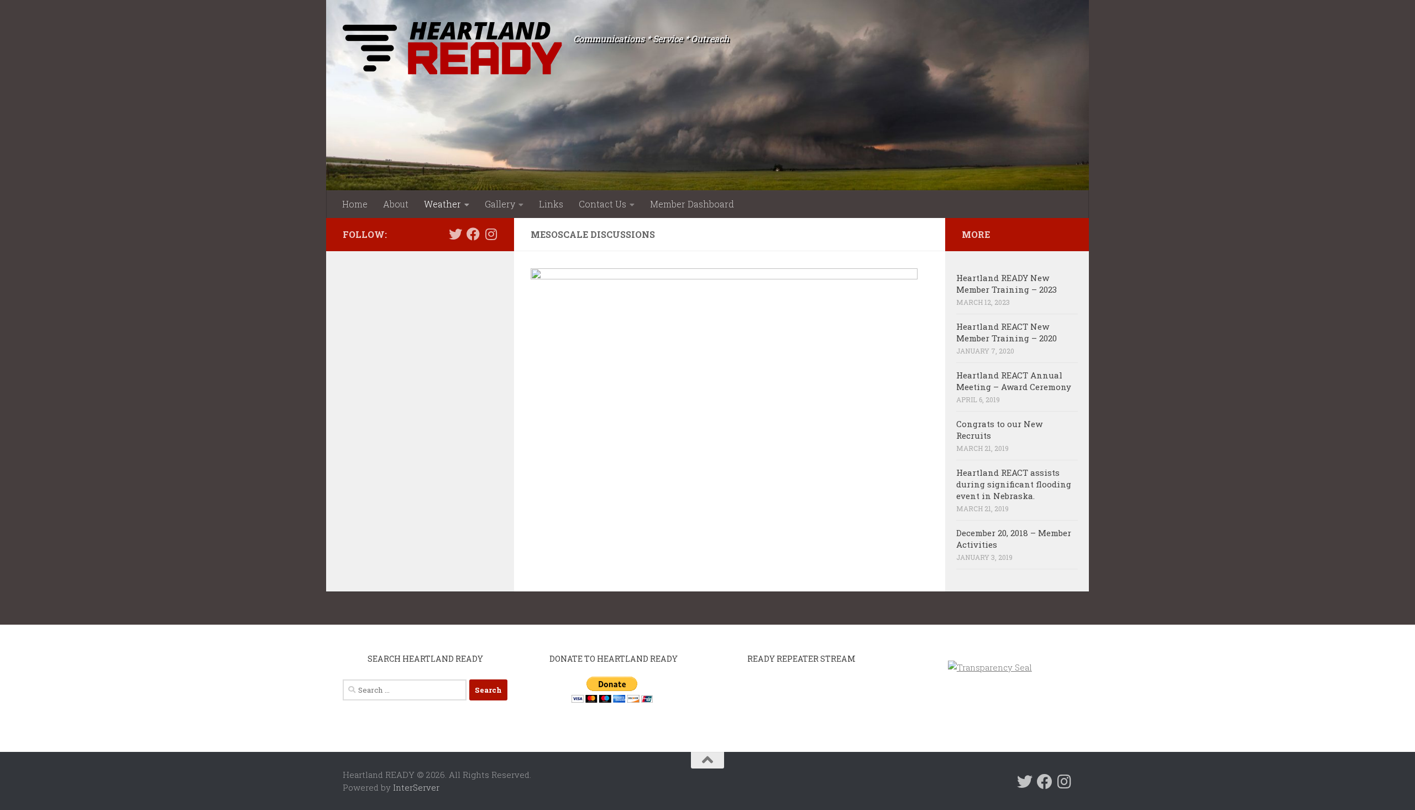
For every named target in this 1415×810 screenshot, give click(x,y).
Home (355, 204)
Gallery (500, 204)
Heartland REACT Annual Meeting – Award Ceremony (1013, 381)
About (395, 204)
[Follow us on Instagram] (490, 234)
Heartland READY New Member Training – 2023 (1006, 283)
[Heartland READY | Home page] (452, 48)
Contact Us (602, 204)
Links (551, 204)
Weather (442, 204)
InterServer (416, 787)
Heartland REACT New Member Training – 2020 (1006, 332)
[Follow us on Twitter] (455, 234)
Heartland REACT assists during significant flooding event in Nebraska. (1013, 484)
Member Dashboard (692, 204)
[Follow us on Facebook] (473, 234)
